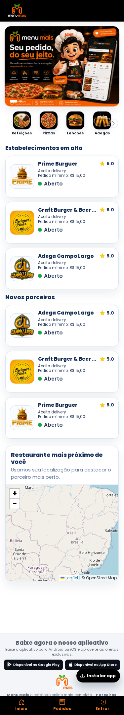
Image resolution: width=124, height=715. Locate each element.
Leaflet (71, 578)
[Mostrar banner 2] (20, 101)
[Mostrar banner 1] (13, 101)
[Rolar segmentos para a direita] (113, 123)
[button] (15, 494)
